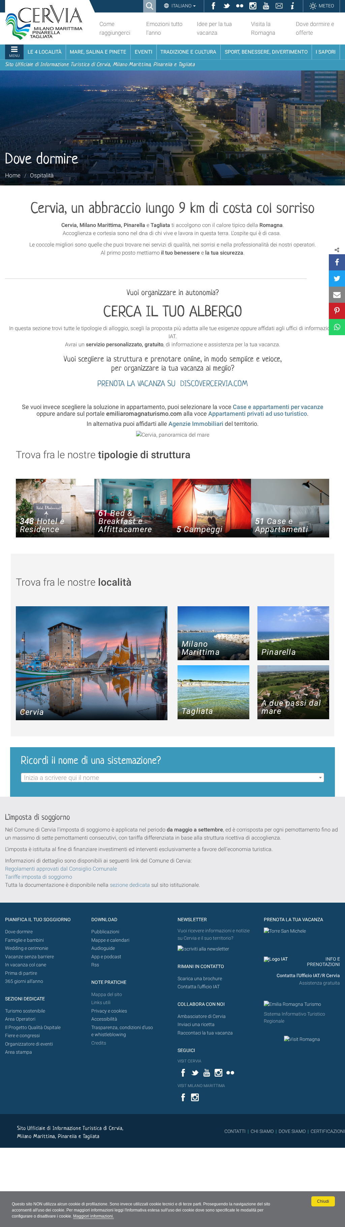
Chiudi (323, 1201)
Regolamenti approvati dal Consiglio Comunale (61, 869)
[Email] (337, 295)
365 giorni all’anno (24, 981)
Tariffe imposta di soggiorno (38, 877)
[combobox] (172, 777)
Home (13, 175)
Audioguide (103, 948)
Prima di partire (21, 973)
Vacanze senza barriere (29, 957)
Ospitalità (42, 175)
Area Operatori (20, 1019)
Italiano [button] (181, 5)
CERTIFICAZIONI (328, 1131)
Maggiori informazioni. (93, 1216)
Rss (95, 965)
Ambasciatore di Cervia (202, 1016)
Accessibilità (104, 1019)
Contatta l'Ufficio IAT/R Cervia (308, 975)
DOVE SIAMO (292, 1131)
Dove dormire (19, 932)
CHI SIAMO (262, 1131)
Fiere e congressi (22, 1036)
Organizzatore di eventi (29, 1044)
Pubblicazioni (105, 932)
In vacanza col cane (25, 965)
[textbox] (172, 778)
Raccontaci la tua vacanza (205, 1033)
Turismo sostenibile (25, 1011)
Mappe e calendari (110, 940)
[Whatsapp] (337, 327)
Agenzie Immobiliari (195, 423)
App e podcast (106, 957)
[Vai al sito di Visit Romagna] (302, 1039)
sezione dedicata (130, 885)
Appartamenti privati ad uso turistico (257, 413)
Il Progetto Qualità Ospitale (33, 1027)
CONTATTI (235, 1131)
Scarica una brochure (200, 979)
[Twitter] (337, 278)
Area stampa (18, 1052)
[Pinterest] (337, 311)
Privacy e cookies (109, 1011)
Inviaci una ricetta (196, 1024)
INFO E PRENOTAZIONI (323, 961)
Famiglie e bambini (24, 940)
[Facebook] (337, 262)
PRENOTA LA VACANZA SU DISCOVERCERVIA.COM (172, 384)
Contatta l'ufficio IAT (199, 987)
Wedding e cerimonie (26, 948)
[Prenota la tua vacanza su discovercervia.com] (285, 931)
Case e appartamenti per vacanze (278, 406)
